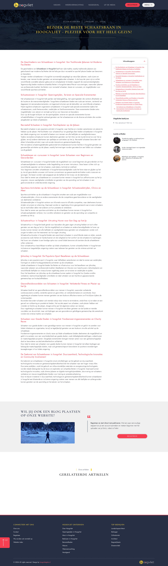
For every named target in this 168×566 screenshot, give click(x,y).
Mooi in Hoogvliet (68, 535)
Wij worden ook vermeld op (22, 539)
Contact (16, 532)
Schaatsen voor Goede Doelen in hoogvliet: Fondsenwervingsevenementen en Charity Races (129, 103)
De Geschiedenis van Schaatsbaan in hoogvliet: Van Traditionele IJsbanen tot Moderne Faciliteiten (130, 68)
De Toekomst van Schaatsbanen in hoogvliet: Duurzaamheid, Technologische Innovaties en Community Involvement (128, 109)
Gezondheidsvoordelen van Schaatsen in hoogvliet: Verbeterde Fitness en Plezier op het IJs (130, 99)
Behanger (114, 532)
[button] (144, 61)
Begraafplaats (115, 542)
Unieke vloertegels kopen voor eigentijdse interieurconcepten (133, 148)
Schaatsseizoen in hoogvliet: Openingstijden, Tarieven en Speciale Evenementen (128, 72)
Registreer (16, 535)
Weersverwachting (74, 5)
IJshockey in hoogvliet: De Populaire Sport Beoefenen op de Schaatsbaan (130, 95)
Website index (18, 542)
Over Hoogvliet (67, 528)
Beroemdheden (67, 542)
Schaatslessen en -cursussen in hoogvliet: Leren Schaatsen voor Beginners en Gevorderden (129, 81)
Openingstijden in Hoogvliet (71, 532)
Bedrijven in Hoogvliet (69, 539)
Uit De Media (109, 5)
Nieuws (57, 5)
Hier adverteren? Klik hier (123, 123)
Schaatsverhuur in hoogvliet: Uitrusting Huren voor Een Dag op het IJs (129, 90)
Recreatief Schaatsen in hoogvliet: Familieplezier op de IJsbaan (130, 77)
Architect (114, 539)
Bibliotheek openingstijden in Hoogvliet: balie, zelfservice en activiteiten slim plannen (133, 158)
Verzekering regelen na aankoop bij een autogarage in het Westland (133, 139)
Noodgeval (93, 5)
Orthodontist (115, 535)
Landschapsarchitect (118, 528)
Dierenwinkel (115, 545)
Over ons (16, 528)
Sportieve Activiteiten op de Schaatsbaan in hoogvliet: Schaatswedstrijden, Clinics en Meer (128, 86)
